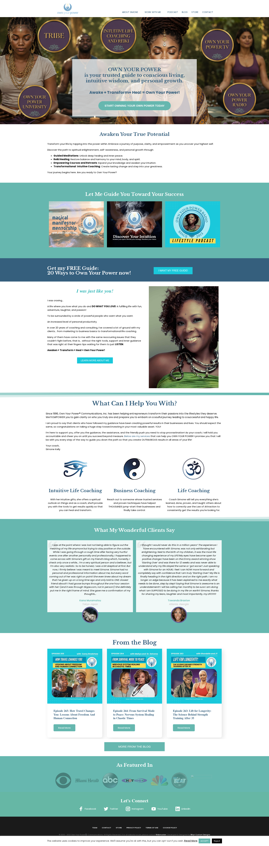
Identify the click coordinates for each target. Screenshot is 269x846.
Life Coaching (194, 490)
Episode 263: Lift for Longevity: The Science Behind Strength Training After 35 (192, 714)
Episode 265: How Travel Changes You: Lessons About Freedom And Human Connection (74, 714)
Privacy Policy (133, 827)
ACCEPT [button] (204, 840)
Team (94, 827)
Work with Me (153, 12)
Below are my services (137, 436)
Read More (64, 727)
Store (194, 12)
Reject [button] (217, 840)
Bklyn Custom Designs (200, 834)
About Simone (130, 12)
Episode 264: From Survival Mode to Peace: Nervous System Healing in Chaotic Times (134, 714)
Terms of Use (152, 827)
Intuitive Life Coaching (75, 490)
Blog (185, 12)
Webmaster (161, 834)
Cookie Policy (170, 827)
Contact (207, 12)
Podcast (173, 12)
